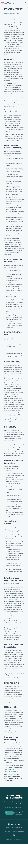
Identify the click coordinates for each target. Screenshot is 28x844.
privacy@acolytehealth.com (11, 419)
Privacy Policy (21, 831)
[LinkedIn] (14, 835)
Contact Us (14, 831)
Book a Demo (9, 812)
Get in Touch (19, 812)
